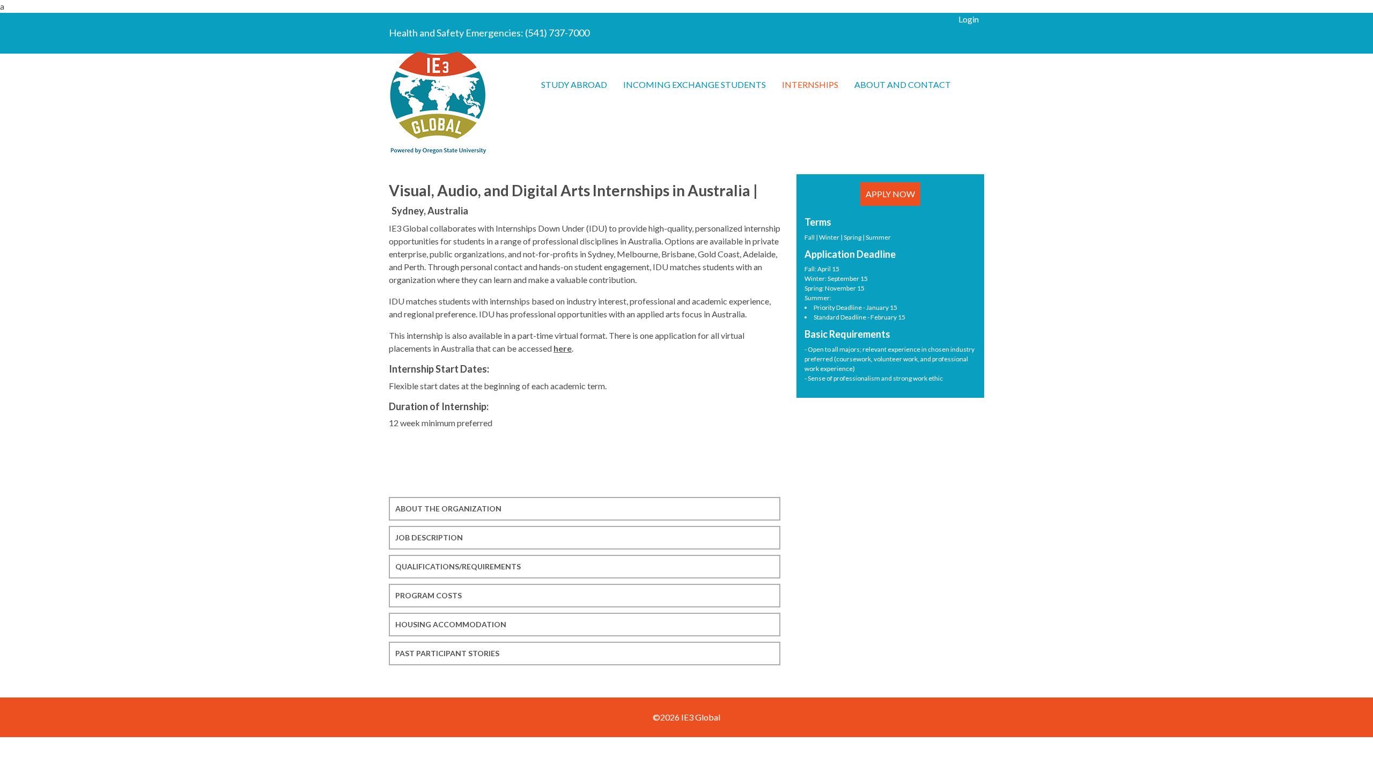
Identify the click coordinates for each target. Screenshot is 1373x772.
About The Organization (448, 508)
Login (968, 19)
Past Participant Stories (447, 653)
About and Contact (902, 84)
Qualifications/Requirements (458, 566)
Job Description (429, 537)
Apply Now (890, 194)
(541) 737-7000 (557, 33)
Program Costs (428, 595)
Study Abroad (574, 84)
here (562, 348)
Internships (810, 84)
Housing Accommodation (450, 624)
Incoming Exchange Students (694, 84)
